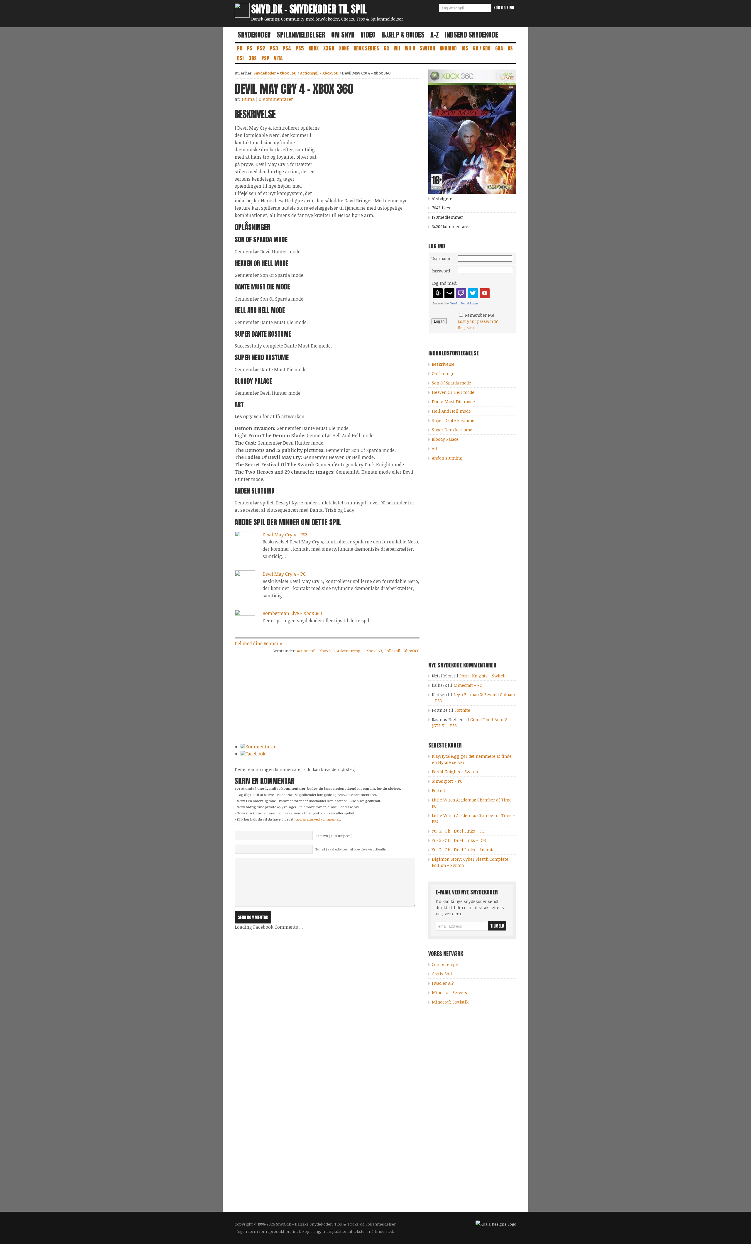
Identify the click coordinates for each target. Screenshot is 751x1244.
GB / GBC (481, 48)
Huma (248, 99)
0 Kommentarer (276, 99)
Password (441, 271)
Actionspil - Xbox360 (319, 73)
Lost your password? (478, 321)
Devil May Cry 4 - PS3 (285, 534)
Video (368, 35)
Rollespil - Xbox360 (402, 650)
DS (510, 48)
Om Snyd (343, 35)
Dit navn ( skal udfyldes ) (334, 836)
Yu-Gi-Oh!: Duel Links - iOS (459, 840)
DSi (240, 58)
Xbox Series (366, 48)
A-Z (434, 35)
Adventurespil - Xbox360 (359, 650)
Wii (397, 48)
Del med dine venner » (258, 643)
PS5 (300, 48)
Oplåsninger (444, 373)
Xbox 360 (288, 73)
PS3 (274, 48)
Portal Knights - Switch (482, 676)
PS (249, 48)
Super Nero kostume (452, 430)
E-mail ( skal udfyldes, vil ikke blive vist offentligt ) (352, 849)
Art (434, 448)
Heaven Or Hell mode (453, 392)
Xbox (314, 48)
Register (466, 327)
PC (239, 48)
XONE (344, 48)
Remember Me (479, 315)
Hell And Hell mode (451, 411)
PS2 (261, 48)
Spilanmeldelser (301, 35)
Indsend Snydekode (471, 35)
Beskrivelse (443, 364)
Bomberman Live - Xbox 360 (292, 613)
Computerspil (445, 964)
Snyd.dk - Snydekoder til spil (308, 9)
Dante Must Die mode (453, 401)
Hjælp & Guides (402, 35)
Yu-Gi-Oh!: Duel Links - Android (463, 850)
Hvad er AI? (443, 983)
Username (441, 258)
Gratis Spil (442, 974)
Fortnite (462, 710)
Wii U (410, 48)
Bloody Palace (445, 439)
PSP (265, 58)
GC (386, 48)
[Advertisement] (370, 150)
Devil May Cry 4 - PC (284, 574)
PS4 (287, 48)
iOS (464, 48)
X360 (328, 48)
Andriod (448, 48)
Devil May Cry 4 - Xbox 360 (294, 89)
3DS (252, 58)
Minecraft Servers (449, 992)
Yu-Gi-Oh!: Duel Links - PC (458, 831)
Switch (427, 48)
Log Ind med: (444, 283)
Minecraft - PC (468, 685)
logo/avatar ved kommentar (317, 819)
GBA (499, 48)
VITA (278, 58)
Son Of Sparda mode (451, 383)
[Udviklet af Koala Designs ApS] (496, 1224)
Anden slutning (447, 458)
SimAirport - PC (447, 781)
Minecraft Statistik (450, 1002)
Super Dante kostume (453, 420)
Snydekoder (254, 35)
